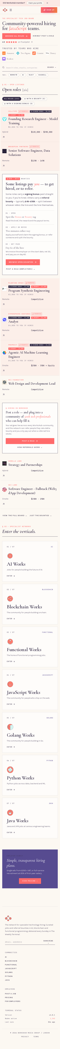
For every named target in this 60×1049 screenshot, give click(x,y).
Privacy (25, 1037)
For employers (13, 1001)
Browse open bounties (21, 262)
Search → (51, 67)
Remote (14, 75)
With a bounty (36, 99)
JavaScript (10, 969)
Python (9, 976)
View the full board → (15, 515)
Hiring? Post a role (43, 36)
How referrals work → (30, 447)
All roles (11, 99)
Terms (36, 1037)
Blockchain (11, 961)
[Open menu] (11, 9)
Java (7, 980)
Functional (11, 965)
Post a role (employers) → (20, 269)
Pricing (9, 997)
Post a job (10, 994)
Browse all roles (14, 36)
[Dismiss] (47, 3)
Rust (31, 75)
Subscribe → (48, 942)
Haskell (42, 75)
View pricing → (30, 881)
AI (23, 75)
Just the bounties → (41, 515)
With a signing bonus (20, 104)
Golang (9, 972)
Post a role (28, 441)
